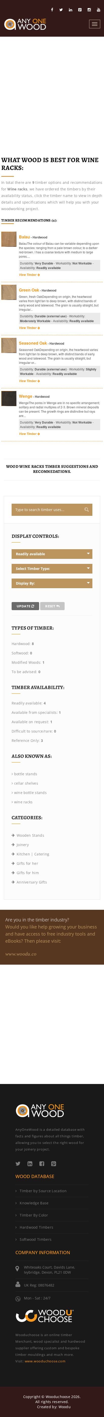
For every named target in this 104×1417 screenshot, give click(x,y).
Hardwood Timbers (36, 1227)
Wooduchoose (58, 1396)
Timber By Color (34, 1215)
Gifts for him (28, 872)
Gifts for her (27, 863)
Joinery (23, 844)
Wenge (25, 396)
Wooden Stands (30, 835)
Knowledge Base (34, 1203)
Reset (50, 606)
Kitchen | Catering (33, 854)
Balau (24, 237)
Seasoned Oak (33, 343)
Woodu (65, 1406)
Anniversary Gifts (32, 882)
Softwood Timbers (35, 1239)
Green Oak (29, 290)
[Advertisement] (52, 91)
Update (24, 606)
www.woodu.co (21, 954)
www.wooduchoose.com (45, 1361)
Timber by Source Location (43, 1190)
